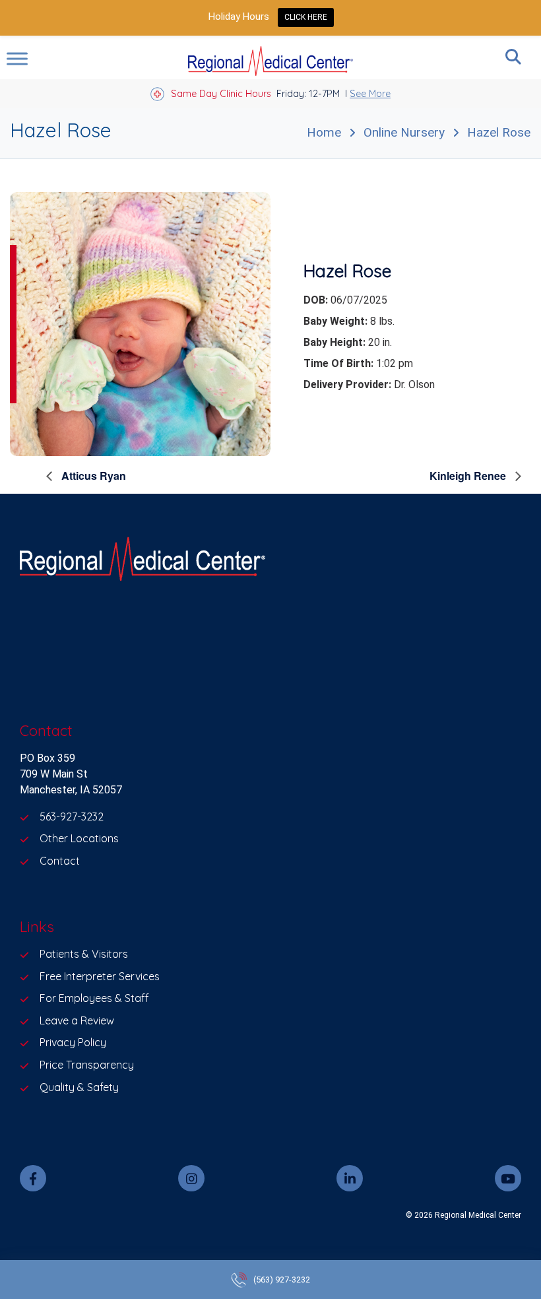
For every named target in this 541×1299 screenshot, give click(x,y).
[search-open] (513, 57)
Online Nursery (404, 132)
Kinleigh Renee (469, 475)
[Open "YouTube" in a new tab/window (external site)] (508, 1178)
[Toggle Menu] (17, 58)
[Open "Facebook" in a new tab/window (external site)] (33, 1178)
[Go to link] (140, 324)
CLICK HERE (305, 17)
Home (324, 132)
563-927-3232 (72, 816)
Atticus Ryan (92, 475)
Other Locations (79, 838)
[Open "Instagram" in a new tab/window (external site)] (191, 1178)
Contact (60, 860)
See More (370, 94)
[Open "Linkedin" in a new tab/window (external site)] (349, 1178)
